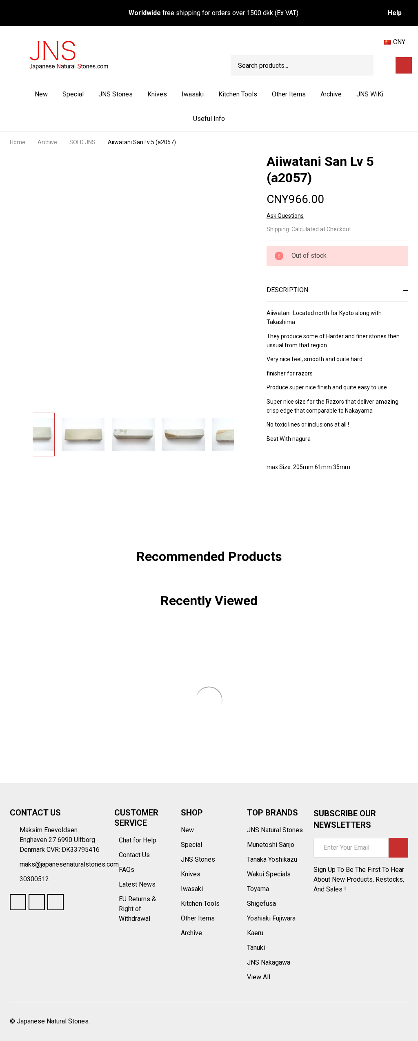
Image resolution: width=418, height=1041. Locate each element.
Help (395, 13)
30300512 (34, 879)
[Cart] (404, 65)
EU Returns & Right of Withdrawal (137, 909)
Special (73, 94)
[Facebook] (285, 499)
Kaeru (255, 933)
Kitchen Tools (237, 94)
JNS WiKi (369, 94)
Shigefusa (261, 903)
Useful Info (209, 119)
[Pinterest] (329, 499)
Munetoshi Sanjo (270, 845)
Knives (157, 94)
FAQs (126, 869)
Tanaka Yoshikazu (272, 859)
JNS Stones (115, 94)
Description (287, 290)
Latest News (138, 884)
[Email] (300, 499)
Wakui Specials (269, 874)
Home (17, 142)
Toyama (258, 889)
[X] (315, 499)
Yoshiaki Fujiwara (271, 918)
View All (258, 977)
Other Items (289, 94)
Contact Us (135, 855)
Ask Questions (285, 216)
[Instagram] (55, 902)
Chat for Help (138, 840)
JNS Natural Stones (275, 830)
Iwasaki (193, 94)
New (41, 94)
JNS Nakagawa (268, 962)
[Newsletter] (398, 848)
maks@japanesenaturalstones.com (69, 864)
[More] (133, 94)
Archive (331, 94)
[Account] (386, 65)
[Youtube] (37, 902)
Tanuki (256, 948)
